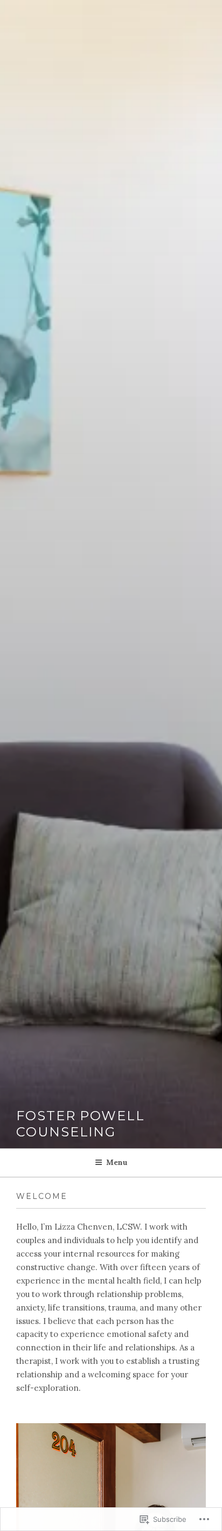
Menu (117, 1162)
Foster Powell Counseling (80, 1124)
